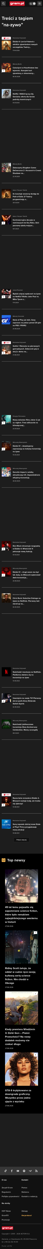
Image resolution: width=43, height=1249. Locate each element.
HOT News (6, 1211)
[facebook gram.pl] (12, 1171)
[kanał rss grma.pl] (37, 1171)
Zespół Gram (7, 1187)
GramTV (5, 1215)
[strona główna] (17, 3)
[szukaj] (3, 3)
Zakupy (25, 1211)
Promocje (6, 1219)
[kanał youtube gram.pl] (18, 1171)
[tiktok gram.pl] (6, 1171)
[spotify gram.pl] (24, 1171)
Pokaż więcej (21, 840)
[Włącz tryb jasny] (32, 3)
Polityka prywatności (10, 1196)
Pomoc (24, 1187)
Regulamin (6, 1192)
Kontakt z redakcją (29, 1196)
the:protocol (27, 1215)
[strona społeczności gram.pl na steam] (31, 1171)
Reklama (25, 1192)
